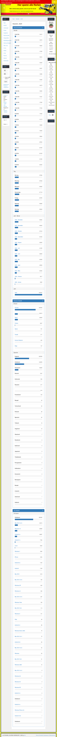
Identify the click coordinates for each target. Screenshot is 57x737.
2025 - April (17, 265)
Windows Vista (18, 602)
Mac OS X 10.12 (18, 647)
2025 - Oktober (18, 231)
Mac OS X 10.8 (18, 659)
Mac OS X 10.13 (18, 670)
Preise (5, 30)
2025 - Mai (17, 259)
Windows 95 (18, 681)
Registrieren (6, 84)
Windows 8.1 (18, 591)
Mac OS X (17, 574)
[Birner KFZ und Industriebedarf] (51, 26)
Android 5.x (17, 534)
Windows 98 (18, 676)
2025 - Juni (17, 253)
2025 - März (17, 270)
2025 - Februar (18, 276)
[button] (4, 7)
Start (5, 23)
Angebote (6, 33)
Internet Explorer (19, 340)
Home (37, 735)
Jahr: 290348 (5, 105)
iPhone (16, 557)
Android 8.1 (17, 625)
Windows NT (18, 687)
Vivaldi (16, 334)
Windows (17, 653)
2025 (22, 19)
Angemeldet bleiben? (6, 77)
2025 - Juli (17, 248)
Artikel (5, 50)
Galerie (5, 58)
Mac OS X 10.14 (18, 596)
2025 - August (18, 242)
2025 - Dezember (19, 219)
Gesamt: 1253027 (5, 111)
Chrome (16, 307)
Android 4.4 (17, 693)
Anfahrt (5, 25)
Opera (16, 329)
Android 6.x (17, 562)
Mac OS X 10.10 (18, 579)
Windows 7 (17, 551)
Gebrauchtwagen (7, 43)
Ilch (25, 735)
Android (17, 568)
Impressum (46, 735)
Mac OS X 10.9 (18, 608)
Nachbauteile (6, 35)
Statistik (17, 19)
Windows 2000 (18, 664)
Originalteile (6, 38)
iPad (16, 619)
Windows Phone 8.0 (19, 710)
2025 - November (19, 225)
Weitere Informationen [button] (6, 2)
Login (5, 81)
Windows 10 (18, 528)
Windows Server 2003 (20, 630)
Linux (16, 545)
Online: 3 (6, 95)
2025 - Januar (18, 282)
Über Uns (6, 45)
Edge (16, 346)
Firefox (16, 323)
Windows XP (18, 585)
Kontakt (41, 735)
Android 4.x (17, 704)
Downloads (6, 60)
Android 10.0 (18, 715)
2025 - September (19, 236)
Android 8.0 (17, 642)
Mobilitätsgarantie (7, 40)
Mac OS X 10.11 (18, 636)
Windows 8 (17, 613)
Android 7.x (17, 540)
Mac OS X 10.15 (18, 523)
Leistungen (6, 28)
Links (5, 53)
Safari (16, 317)
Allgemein (51, 115)
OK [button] (54, 1)
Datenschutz (52, 735)
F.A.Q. (5, 48)
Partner (5, 55)
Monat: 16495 (5, 102)
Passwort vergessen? (6, 86)
